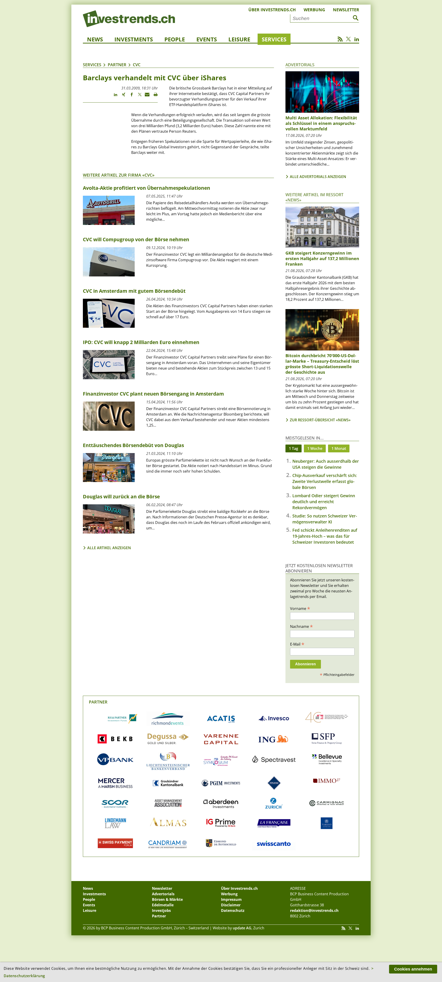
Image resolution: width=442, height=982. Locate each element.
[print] (154, 96)
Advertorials (299, 64)
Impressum (231, 899)
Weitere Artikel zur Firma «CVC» (118, 175)
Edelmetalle (163, 904)
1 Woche (314, 448)
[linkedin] (113, 96)
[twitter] (138, 96)
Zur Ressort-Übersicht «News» (320, 419)
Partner (117, 64)
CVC (136, 64)
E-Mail (297, 644)
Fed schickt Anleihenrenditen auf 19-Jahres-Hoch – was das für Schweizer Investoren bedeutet (324, 536)
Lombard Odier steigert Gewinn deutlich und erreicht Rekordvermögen (323, 501)
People (174, 39)
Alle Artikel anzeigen (109, 547)
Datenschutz (232, 910)
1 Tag (293, 448)
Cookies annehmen (413, 969)
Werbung (314, 9)
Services (274, 39)
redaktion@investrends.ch (314, 910)
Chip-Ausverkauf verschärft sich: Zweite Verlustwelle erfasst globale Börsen (324, 481)
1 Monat (339, 448)
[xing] (121, 96)
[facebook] (129, 96)
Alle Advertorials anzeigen (318, 176)
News (95, 39)
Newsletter (346, 9)
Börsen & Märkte (167, 899)
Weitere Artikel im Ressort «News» (314, 197)
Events (206, 39)
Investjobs (161, 910)
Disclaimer (231, 904)
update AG (242, 927)
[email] (146, 96)
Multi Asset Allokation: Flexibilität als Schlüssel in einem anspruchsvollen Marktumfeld (321, 123)
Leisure (239, 39)
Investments (133, 39)
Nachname (301, 626)
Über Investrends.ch (272, 9)
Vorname (300, 608)
